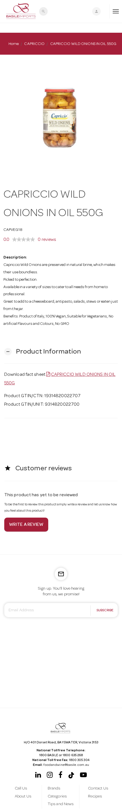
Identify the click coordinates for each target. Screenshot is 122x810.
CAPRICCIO (34, 44)
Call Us (21, 788)
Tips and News (60, 804)
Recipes (95, 796)
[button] (42, 351)
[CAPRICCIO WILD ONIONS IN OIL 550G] (61, 116)
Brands (54, 788)
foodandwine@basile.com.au (66, 765)
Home (14, 44)
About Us (23, 796)
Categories (57, 796)
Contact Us (98, 788)
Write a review (26, 525)
